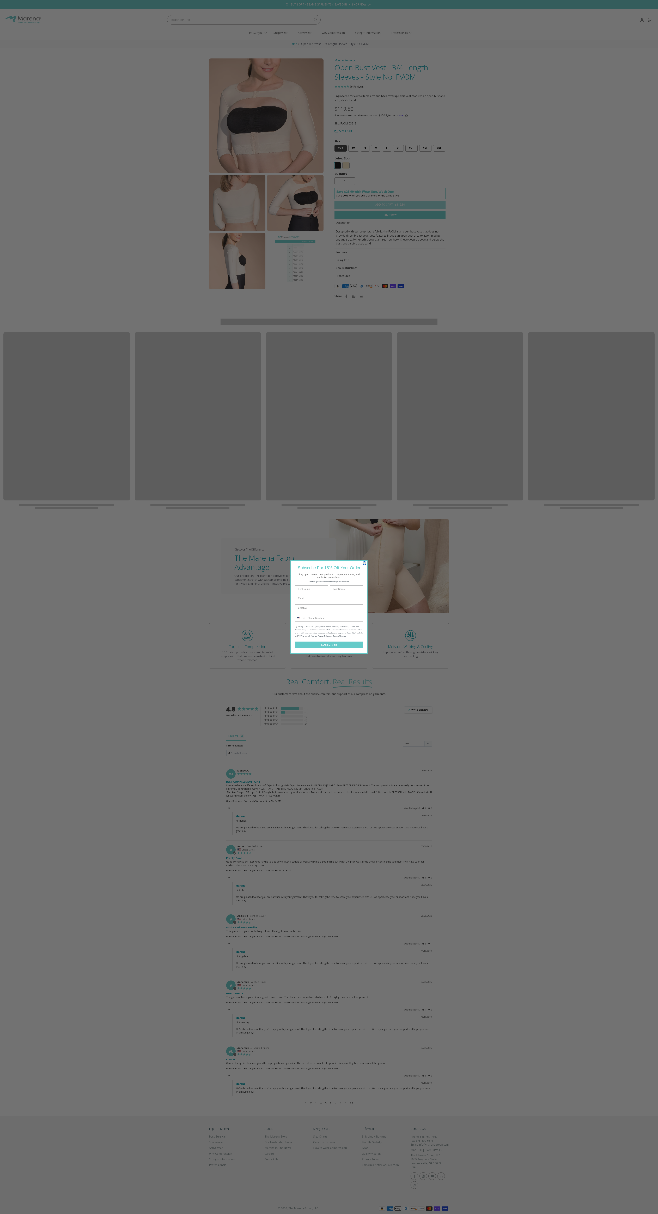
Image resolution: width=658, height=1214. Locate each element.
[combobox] (300, 618)
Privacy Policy (323, 636)
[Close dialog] (364, 563)
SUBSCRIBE (329, 644)
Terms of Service (339, 636)
